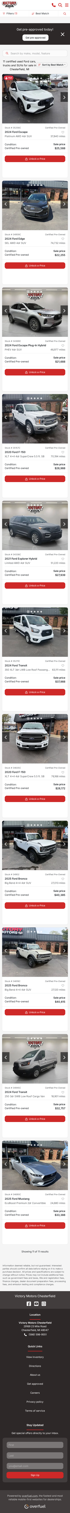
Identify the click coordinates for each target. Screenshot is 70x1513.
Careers (35, 1392)
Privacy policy (35, 1401)
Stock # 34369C (13, 341)
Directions (35, 1366)
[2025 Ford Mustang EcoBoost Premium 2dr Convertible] (35, 1165)
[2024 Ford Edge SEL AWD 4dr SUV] (35, 205)
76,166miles (58, 776)
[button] (53, 5)
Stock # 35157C (12, 448)
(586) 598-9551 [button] (38, 1334)
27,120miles (58, 989)
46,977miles (57, 349)
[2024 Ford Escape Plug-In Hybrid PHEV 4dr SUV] (35, 312)
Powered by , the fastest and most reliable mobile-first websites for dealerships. (35, 1497)
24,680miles (57, 1203)
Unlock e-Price (37, 158)
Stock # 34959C (13, 234)
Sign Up (35, 1475)
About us (35, 1374)
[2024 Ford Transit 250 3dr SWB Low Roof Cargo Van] (35, 1058)
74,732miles (58, 243)
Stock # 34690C (13, 1194)
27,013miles (58, 882)
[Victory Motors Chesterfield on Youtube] (35, 1303)
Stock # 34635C (13, 768)
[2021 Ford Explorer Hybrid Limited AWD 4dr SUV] (35, 525)
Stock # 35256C (13, 128)
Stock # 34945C (13, 1088)
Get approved (35, 1383)
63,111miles (58, 669)
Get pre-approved (35, 37)
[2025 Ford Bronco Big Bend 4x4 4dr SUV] (35, 845)
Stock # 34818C (12, 981)
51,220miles (58, 563)
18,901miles (58, 1096)
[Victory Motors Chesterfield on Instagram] (42, 1303)
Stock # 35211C (12, 661)
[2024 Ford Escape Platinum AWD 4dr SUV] (35, 98)
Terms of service (35, 1410)
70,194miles (58, 456)
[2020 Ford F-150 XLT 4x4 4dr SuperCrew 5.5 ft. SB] (35, 419)
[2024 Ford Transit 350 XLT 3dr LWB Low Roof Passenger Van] (35, 632)
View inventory (35, 1357)
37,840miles (57, 136)
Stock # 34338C (13, 554)
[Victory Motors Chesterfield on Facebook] (27, 1303)
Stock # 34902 (12, 874)
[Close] (62, 34)
